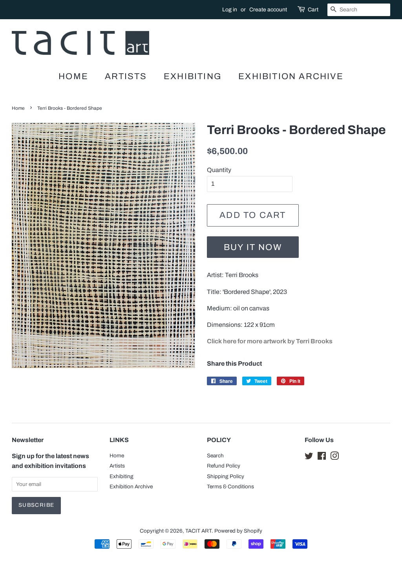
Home (73, 76)
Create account (268, 10)
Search (215, 456)
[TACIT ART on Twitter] (309, 457)
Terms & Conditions (230, 486)
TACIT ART (198, 531)
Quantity (219, 170)
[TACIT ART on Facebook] (321, 457)
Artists (126, 76)
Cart (313, 10)
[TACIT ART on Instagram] (334, 457)
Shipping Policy (225, 476)
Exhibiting (193, 76)
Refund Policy (223, 466)
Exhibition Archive (291, 76)
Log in (229, 10)
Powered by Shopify (238, 531)
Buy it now (253, 247)
